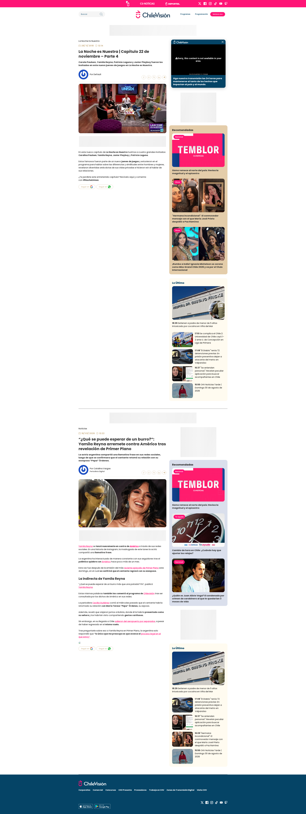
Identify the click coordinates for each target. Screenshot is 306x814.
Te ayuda (179, 517)
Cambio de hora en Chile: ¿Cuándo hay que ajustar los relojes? (196, 552)
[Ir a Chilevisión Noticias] (147, 4)
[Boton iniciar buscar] (101, 14)
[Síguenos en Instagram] (210, 3)
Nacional (179, 137)
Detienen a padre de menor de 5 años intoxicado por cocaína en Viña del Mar (194, 325)
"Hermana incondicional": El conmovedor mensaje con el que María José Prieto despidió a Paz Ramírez (195, 218)
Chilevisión (149, 593)
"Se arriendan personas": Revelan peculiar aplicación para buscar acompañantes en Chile (209, 372)
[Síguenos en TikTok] (215, 3)
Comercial (98, 790)
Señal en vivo (218, 14)
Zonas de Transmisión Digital (180, 790)
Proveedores (140, 790)
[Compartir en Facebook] (144, 77)
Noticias (83, 428)
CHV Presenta (125, 790)
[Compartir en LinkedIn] (159, 77)
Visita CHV (202, 790)
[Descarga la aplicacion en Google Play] (86, 806)
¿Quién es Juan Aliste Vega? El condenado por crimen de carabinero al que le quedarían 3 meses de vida (198, 598)
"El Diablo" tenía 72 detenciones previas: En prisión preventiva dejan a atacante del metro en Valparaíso (208, 356)
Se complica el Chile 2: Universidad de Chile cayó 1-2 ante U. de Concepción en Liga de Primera (209, 338)
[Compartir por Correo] (164, 77)
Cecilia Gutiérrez (101, 602)
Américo (134, 546)
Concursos (110, 790)
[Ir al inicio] (153, 14)
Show (177, 182)
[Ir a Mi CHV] (127, 3)
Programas (185, 14)
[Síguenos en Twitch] (226, 3)
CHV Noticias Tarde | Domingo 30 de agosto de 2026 (208, 387)
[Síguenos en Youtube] (220, 3)
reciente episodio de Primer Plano (141, 567)
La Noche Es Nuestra (89, 41)
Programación (201, 14)
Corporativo (84, 790)
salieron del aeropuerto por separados (135, 621)
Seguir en (85, 187)
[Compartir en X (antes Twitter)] (154, 77)
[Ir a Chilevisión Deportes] (172, 3)
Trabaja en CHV (156, 790)
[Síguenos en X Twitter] (199, 3)
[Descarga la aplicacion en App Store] (102, 806)
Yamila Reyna (86, 546)
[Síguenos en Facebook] (205, 3)
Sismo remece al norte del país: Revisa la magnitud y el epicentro (195, 172)
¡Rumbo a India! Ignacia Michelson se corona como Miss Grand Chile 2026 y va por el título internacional (197, 266)
